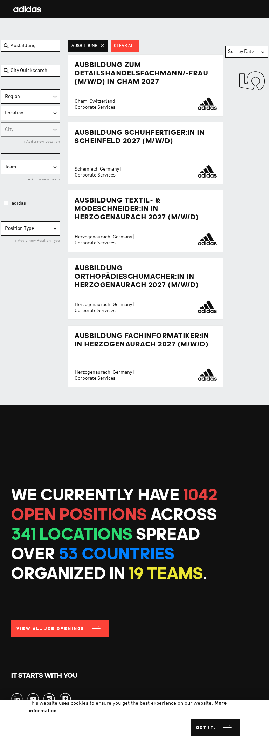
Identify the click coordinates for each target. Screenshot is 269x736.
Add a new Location (42, 142)
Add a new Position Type (38, 241)
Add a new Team (45, 179)
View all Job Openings (50, 628)
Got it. (206, 727)
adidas (19, 203)
